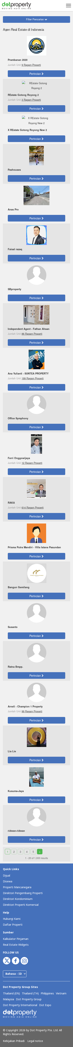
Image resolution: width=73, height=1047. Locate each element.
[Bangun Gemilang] (36, 573)
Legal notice (35, 1041)
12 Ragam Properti (32, 463)
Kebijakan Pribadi (14, 1041)
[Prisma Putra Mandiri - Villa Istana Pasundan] (36, 533)
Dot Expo (45, 1005)
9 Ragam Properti (31, 65)
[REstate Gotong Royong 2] (36, 85)
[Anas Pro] (36, 195)
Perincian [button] (35, 74)
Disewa (7, 881)
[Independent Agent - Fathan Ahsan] (36, 314)
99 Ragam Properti (32, 711)
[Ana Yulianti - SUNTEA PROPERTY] (36, 359)
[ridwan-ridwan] (36, 816)
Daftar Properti (12, 925)
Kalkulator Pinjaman (15, 939)
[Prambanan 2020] (36, 45)
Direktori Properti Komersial (21, 905)
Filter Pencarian (35, 19)
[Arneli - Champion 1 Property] (36, 692)
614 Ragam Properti (33, 507)
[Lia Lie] (36, 737)
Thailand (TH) (30, 994)
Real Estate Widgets (16, 945)
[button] (68, 5)
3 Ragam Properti (31, 100)
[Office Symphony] (36, 404)
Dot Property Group (28, 999)
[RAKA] (36, 488)
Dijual (6, 876)
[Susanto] (36, 612)
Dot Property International (20, 1005)
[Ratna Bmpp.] (36, 652)
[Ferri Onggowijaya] (36, 443)
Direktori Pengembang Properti (23, 893)
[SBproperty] (36, 274)
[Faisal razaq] (36, 235)
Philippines (47, 994)
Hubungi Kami (11, 919)
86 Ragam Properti (32, 333)
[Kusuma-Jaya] (36, 776)
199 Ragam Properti (33, 378)
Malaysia (8, 999)
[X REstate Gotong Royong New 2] (36, 120)
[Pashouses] (36, 155)
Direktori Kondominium (18, 899)
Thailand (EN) (11, 994)
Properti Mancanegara (17, 887)
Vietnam (61, 994)
